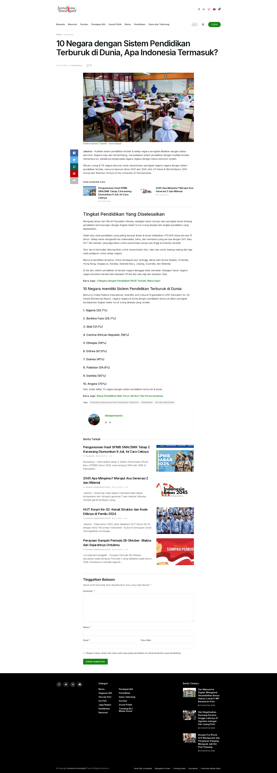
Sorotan (84, 24)
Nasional (72, 24)
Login (214, 24)
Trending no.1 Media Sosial (126, 709)
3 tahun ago (163, 195)
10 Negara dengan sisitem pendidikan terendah (114, 402)
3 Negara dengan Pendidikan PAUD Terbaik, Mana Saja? (128, 280)
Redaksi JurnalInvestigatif (98, 487)
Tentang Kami (179, 768)
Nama (87, 627)
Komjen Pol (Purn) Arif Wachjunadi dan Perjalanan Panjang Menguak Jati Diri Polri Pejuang (209, 740)
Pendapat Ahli (98, 24)
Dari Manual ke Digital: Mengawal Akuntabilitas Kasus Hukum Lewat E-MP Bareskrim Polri (208, 695)
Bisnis (128, 24)
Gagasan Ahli (105, 693)
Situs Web (146, 640)
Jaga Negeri (105, 704)
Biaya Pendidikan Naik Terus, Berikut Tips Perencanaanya (130, 395)
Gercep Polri (105, 697)
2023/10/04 (118, 550)
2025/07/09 (102, 456)
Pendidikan (139, 24)
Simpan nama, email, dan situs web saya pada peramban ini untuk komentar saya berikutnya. (133, 653)
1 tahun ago (105, 201)
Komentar (89, 591)
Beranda (60, 24)
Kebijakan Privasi (162, 768)
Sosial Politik (115, 24)
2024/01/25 (118, 487)
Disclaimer (193, 768)
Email (86, 640)
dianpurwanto (114, 415)
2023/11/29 (117, 518)
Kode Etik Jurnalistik (143, 768)
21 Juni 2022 (62, 65)
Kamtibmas (104, 708)
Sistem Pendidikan (164, 402)
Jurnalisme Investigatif (76, 768)
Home (58, 34)
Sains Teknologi (127, 697)
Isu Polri (103, 701)
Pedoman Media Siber (211, 768)
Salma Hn (90, 456)
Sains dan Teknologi (159, 24)
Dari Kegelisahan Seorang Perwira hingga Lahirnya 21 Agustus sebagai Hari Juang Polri (208, 718)
